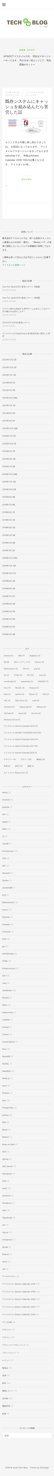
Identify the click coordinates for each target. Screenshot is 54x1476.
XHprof (5, 1254)
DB (6, 662)
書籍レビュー (8, 1390)
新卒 (18, 766)
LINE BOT (43, 681)
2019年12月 (7, 474)
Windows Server (12, 720)
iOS (30, 675)
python (19, 694)
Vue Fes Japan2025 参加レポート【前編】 (21, 298)
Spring (5, 1159)
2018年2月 (7, 634)
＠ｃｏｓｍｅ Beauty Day (16, 773)
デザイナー (10, 759)
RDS (4, 1122)
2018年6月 (7, 604)
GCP (4, 939)
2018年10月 (7, 573)
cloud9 (5, 843)
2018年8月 (7, 588)
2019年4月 (7, 527)
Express (6, 917)
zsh (4, 1269)
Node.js (34, 688)
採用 (7, 766)
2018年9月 (7, 581)
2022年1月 (7, 390)
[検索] (48, 1434)
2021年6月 (7, 413)
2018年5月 (7, 611)
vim (3, 1225)
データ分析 (7, 1322)
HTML (18, 675)
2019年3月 (7, 535)
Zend (4, 1261)
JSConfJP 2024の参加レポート (16, 322)
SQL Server (21, 700)
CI (3, 836)
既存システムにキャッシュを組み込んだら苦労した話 (26, 106)
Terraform (9, 707)
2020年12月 (7, 428)
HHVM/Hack (8, 954)
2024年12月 (7, 367)
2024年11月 (7, 375)
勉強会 (40, 759)
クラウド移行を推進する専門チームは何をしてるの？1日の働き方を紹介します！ (26, 310)
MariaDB (6, 1056)
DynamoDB (7, 887)
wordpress (7, 1239)
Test (4, 1210)
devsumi (6, 873)
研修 (30, 766)
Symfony (6, 1195)
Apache (5, 807)
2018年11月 (7, 565)
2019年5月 (7, 520)
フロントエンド (9, 1352)
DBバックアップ (22, 662)
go (3, 946)
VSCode (9, 713)
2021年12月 (7, 398)
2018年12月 (7, 558)
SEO (46, 694)
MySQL (19, 688)
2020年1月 (7, 466)
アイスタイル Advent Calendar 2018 (21, 726)
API (3, 814)
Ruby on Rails (8, 1144)
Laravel (5, 1027)
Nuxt (7, 694)
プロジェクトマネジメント (14, 1345)
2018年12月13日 (13, 92)
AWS (21, 656)
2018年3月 (7, 627)
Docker (39, 662)
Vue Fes (36, 713)
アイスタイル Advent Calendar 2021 (21, 746)
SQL (7, 700)
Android (8, 656)
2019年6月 (7, 512)
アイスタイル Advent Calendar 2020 (21, 739)
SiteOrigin (44, 1467)
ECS (4, 895)
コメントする (30, 95)
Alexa (4, 792)
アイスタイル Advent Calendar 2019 (18, 1291)
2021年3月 (7, 420)
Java (42, 675)
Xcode (5, 1247)
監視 (4, 1413)
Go (6, 675)
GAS (26, 669)
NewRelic (6, 1071)
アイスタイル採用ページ (13, 265)
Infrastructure (8, 968)
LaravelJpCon (8, 1042)
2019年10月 (7, 489)
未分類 (5, 1398)
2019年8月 (7, 497)
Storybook (7, 1174)
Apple (5, 822)
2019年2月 (7, 543)
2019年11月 (7, 481)
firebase (6, 924)
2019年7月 (7, 504)
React (5, 1130)
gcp (37, 669)
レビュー (6, 1360)
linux (7, 688)
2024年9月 (7, 382)
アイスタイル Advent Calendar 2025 (20, 753)
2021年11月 (7, 405)
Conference (7, 851)
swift (35, 700)
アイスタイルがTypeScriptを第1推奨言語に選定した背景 (26, 334)
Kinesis (5, 998)
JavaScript (10, 681)
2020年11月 (7, 436)
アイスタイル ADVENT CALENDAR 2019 (22, 733)
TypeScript (26, 707)
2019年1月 (7, 550)
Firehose (6, 931)
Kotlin (4, 1005)
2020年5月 (7, 451)
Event (5, 910)
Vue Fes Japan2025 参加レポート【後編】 (21, 286)
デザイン (26, 759)
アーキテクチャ (9, 1276)
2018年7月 (7, 596)
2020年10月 (7, 443)
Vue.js (22, 713)
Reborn (33, 694)
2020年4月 (7, 459)
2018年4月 (7, 619)
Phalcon (6, 1093)
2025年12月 (7, 359)
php (4, 1100)
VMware (41, 707)
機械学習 (6, 1406)
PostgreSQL (7, 1107)
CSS (4, 858)
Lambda (5, 1019)
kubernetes (27, 681)
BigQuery (35, 656)
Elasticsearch (11, 669)
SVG (4, 1181)
